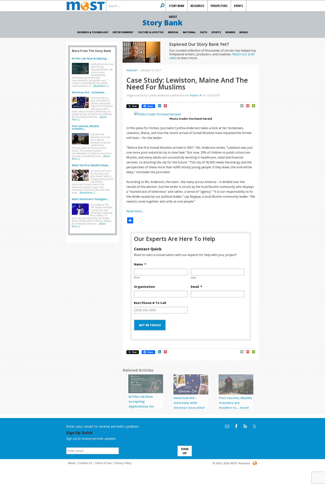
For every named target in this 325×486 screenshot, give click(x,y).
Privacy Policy (123, 463)
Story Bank (162, 22)
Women (230, 32)
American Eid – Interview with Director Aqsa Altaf (189, 403)
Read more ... (135, 211)
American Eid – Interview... (89, 92)
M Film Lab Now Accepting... (90, 58)
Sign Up (184, 451)
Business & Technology (92, 32)
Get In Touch (150, 325)
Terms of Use (103, 463)
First (136, 277)
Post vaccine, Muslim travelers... (85, 127)
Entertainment (123, 32)
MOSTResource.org (86, 5)
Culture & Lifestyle (151, 32)
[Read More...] (100, 86)
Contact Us (85, 463)
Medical (173, 32)
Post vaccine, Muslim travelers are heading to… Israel (235, 403)
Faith (203, 32)
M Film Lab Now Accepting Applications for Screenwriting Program (141, 406)
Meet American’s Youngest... (90, 199)
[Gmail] (246, 105)
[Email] (240, 105)
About (71, 463)
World (243, 32)
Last (193, 277)
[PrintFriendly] (252, 105)
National (189, 32)
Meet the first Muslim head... (91, 165)
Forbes (194, 95)
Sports (216, 32)
